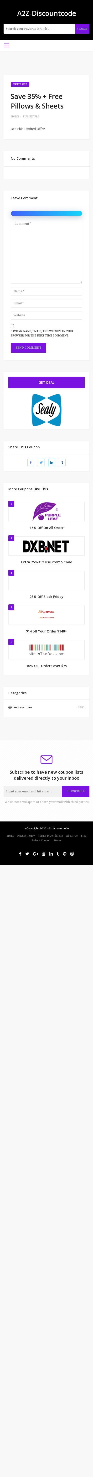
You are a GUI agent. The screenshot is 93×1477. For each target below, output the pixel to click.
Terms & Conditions (50, 835)
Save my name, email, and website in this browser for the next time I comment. (42, 333)
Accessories (23, 707)
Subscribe (76, 791)
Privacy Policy (26, 835)
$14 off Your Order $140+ (46, 631)
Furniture (31, 116)
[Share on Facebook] (30, 462)
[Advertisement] (46, 912)
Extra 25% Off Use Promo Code (46, 562)
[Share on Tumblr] (62, 462)
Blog (83, 835)
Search (82, 28)
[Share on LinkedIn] (51, 462)
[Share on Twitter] (41, 462)
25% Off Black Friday (46, 596)
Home (15, 116)
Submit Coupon (41, 840)
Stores (57, 840)
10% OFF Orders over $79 (46, 665)
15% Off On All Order (47, 527)
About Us (72, 835)
